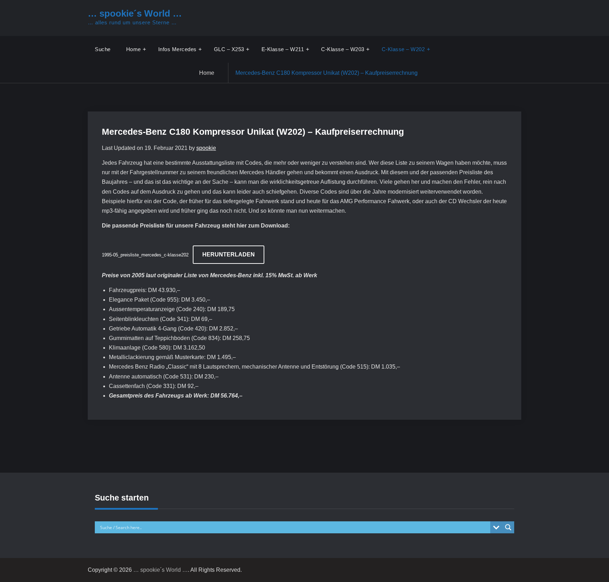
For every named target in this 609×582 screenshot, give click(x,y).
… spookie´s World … (135, 13)
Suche (103, 49)
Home (133, 49)
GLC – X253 (229, 49)
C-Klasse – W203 (342, 49)
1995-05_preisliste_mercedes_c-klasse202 (145, 254)
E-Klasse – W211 (283, 49)
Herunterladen (228, 254)
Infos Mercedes (177, 49)
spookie (206, 148)
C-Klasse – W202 (403, 49)
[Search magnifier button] (508, 527)
